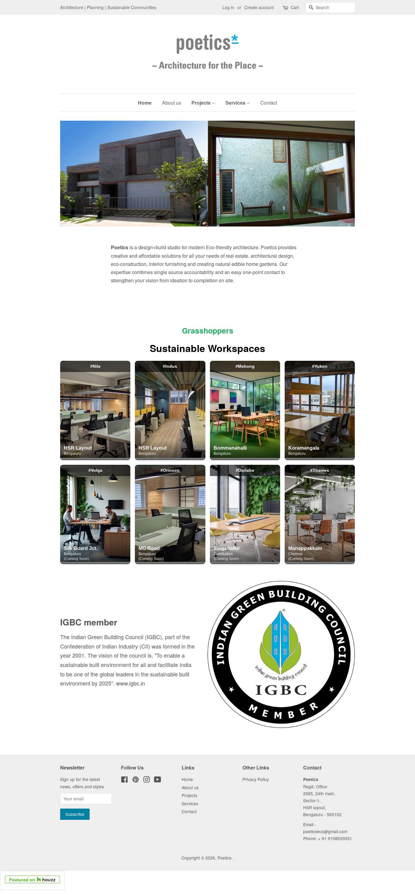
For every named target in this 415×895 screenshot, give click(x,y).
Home (145, 102)
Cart (295, 7)
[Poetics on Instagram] (146, 780)
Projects (201, 102)
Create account (259, 7)
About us (171, 102)
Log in (228, 7)
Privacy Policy (255, 779)
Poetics (225, 858)
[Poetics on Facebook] (124, 780)
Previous (73, 173)
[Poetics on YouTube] (157, 780)
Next (342, 173)
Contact (268, 102)
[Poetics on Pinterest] (135, 780)
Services (236, 102)
